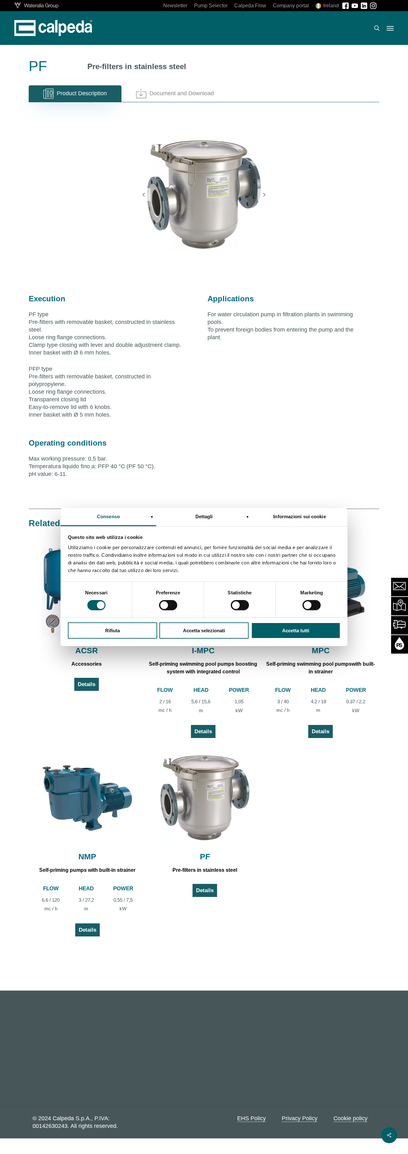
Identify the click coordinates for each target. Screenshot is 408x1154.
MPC (321, 650)
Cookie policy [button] (350, 1118)
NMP (87, 856)
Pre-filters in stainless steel (204, 870)
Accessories (86, 664)
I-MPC (203, 650)
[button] (390, 28)
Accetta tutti (295, 630)
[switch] (168, 605)
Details (86, 684)
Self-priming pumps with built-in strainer (87, 870)
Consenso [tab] (108, 516)
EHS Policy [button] (251, 1118)
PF (205, 856)
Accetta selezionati (204, 630)
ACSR (86, 650)
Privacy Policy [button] (299, 1118)
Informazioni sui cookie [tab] (299, 516)
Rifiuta (112, 630)
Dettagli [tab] (204, 516)
